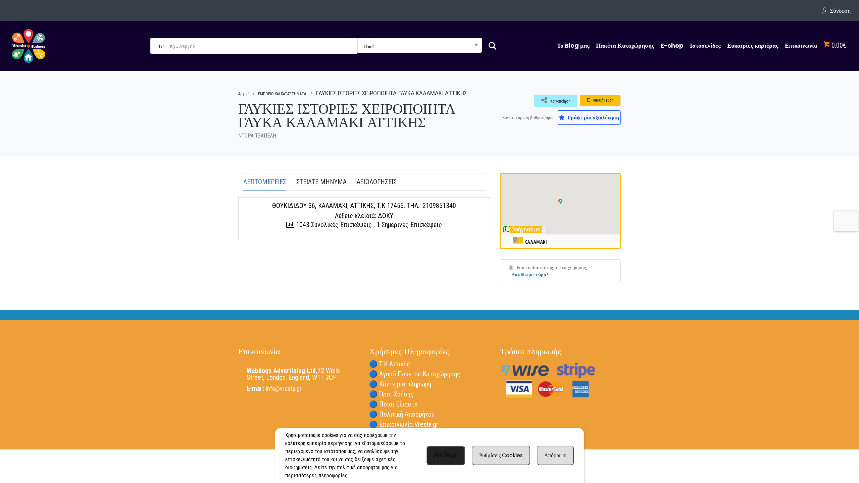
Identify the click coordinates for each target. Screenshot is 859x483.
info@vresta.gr (284, 388)
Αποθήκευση (603, 100)
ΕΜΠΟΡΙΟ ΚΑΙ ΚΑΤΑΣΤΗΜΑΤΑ (282, 94)
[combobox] (419, 46)
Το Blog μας (573, 45)
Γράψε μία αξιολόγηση (592, 117)
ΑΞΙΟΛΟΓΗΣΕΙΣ (377, 182)
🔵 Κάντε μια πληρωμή (400, 384)
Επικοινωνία (801, 45)
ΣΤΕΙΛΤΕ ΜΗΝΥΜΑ (321, 182)
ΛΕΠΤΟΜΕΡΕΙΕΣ (264, 182)
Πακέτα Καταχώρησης (625, 45)
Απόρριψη (555, 455)
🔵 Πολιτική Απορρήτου (402, 414)
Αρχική (244, 94)
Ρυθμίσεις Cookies (501, 455)
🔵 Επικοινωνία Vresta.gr (403, 424)
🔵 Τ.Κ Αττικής (389, 364)
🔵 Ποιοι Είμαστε (393, 404)
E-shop (672, 45)
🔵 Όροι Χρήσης (391, 394)
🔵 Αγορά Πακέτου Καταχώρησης (414, 374)
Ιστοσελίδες (705, 45)
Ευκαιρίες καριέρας (752, 45)
